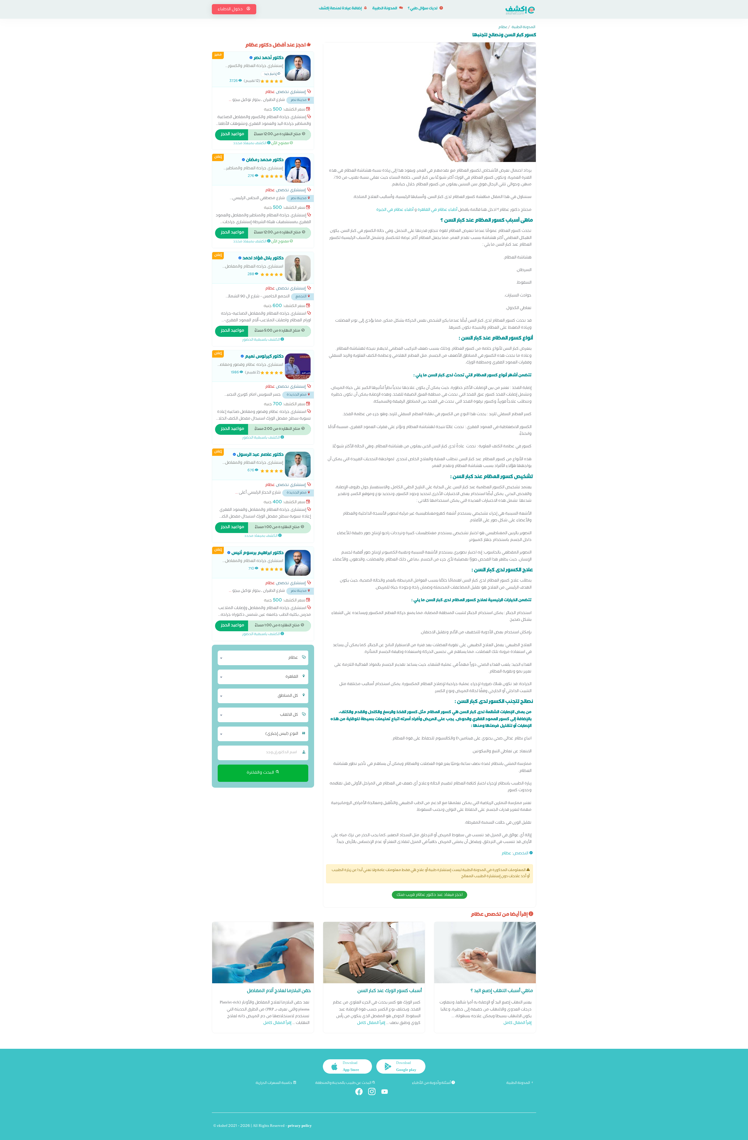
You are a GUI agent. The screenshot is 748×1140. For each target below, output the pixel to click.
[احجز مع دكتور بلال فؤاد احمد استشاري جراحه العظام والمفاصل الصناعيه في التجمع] (298, 268)
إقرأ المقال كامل (517, 1023)
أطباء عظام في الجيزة (394, 210)
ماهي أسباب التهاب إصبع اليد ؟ (502, 992)
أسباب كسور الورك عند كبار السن (389, 992)
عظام (503, 28)
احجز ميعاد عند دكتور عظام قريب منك (429, 895)
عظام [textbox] (293, 658)
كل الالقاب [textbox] (289, 715)
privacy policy (300, 1126)
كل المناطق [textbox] (288, 696)
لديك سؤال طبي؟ (423, 9)
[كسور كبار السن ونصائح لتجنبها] (429, 103)
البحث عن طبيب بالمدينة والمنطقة (343, 1083)
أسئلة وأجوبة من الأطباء (431, 1083)
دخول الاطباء (230, 9)
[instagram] (374, 1093)
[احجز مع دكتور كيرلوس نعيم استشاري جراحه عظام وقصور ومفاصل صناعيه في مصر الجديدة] (298, 366)
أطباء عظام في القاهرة (437, 210)
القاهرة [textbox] (291, 677)
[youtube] (387, 1093)
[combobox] (259, 658)
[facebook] (361, 1093)
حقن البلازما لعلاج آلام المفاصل (279, 992)
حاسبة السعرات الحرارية (274, 1083)
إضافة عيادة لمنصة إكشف (340, 9)
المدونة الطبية (385, 9)
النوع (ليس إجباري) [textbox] (281, 734)
